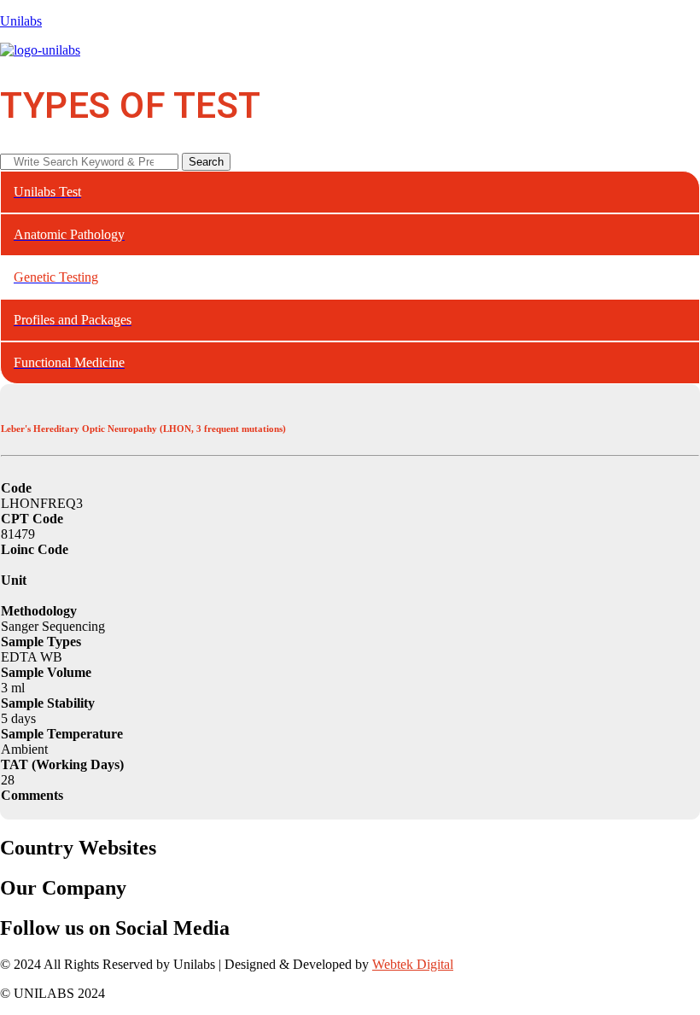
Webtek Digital (412, 964)
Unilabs (21, 21)
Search (206, 161)
